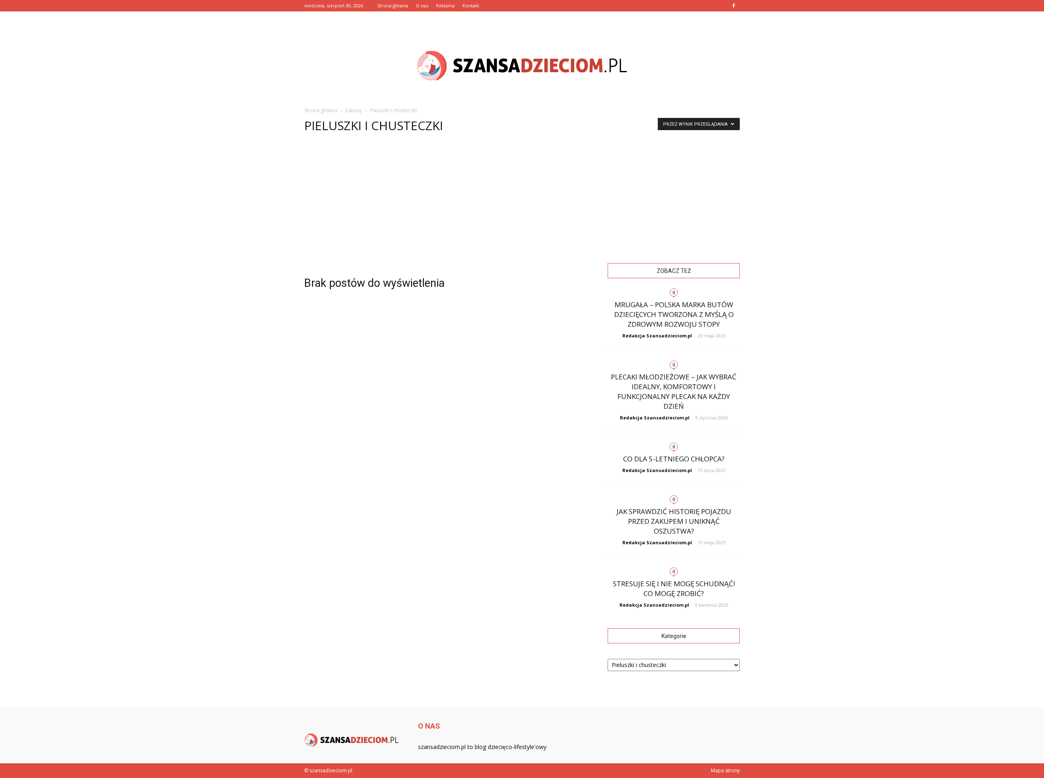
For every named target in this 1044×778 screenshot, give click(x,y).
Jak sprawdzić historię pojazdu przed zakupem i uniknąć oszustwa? (674, 521)
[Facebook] (734, 5)
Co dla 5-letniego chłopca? (674, 458)
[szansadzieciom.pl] (522, 65)
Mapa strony (725, 770)
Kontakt (470, 5)
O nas (422, 5)
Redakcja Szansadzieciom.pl (657, 335)
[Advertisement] (522, 202)
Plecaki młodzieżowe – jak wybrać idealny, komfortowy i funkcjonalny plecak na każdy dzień (674, 391)
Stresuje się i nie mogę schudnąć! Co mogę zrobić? (674, 588)
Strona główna (392, 5)
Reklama (445, 5)
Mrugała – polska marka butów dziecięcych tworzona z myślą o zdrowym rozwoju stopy (674, 314)
